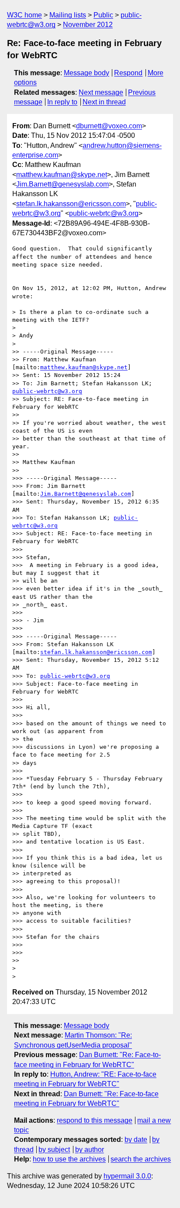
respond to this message (94, 1120)
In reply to (62, 102)
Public (103, 15)
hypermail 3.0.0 (127, 1176)
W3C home (24, 15)
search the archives (141, 1159)
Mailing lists (67, 15)
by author (89, 1149)
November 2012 (88, 24)
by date (136, 1139)
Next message (101, 92)
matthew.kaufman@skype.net (61, 174)
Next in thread (104, 102)
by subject (54, 1149)
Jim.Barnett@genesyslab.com (62, 184)
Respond (128, 73)
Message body (86, 73)
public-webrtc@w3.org (103, 213)
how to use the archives (69, 1159)
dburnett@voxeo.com (109, 126)
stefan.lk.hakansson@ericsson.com (71, 203)
